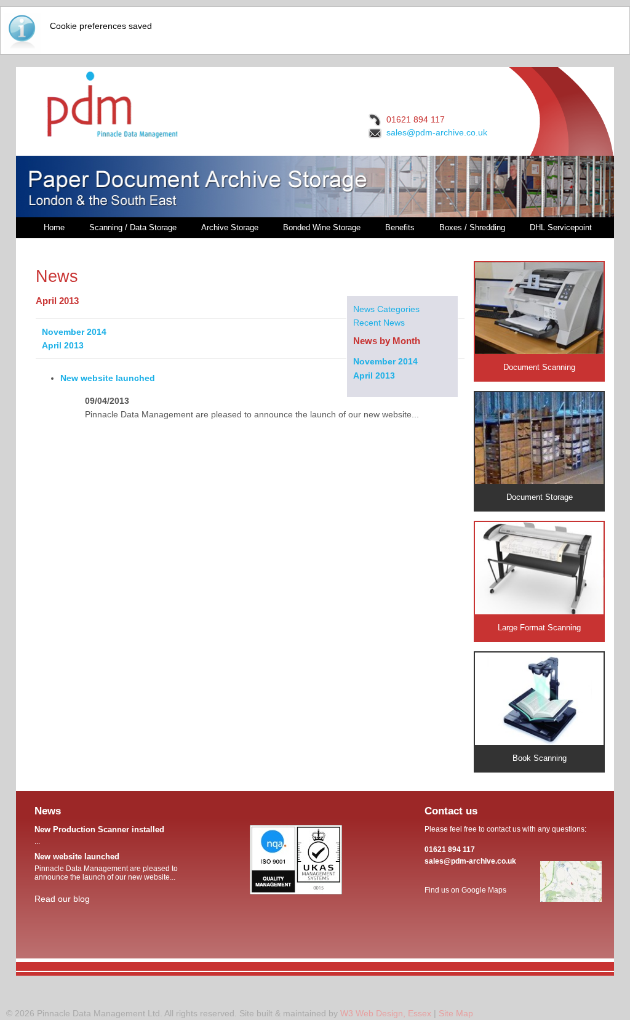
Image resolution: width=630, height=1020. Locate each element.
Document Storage (539, 497)
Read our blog (62, 899)
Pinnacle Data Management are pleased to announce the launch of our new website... (106, 866)
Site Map (456, 1013)
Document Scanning (539, 367)
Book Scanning (539, 758)
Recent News (379, 322)
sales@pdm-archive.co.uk (436, 132)
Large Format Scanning (539, 627)
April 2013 (374, 375)
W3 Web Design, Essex (385, 1013)
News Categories (386, 309)
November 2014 (385, 361)
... (99, 835)
